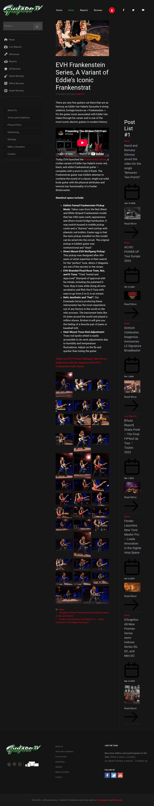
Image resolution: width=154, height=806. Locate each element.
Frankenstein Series (95, 159)
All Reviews (15, 68)
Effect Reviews (16, 83)
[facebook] (107, 777)
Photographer (102, 800)
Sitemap (12, 139)
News (71, 10)
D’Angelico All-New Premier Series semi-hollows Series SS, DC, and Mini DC (131, 638)
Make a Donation (16, 146)
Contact (11, 154)
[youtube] (120, 777)
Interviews (14, 54)
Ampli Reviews (16, 90)
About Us (12, 110)
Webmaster (117, 800)
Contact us (141, 760)
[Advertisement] (134, 66)
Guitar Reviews (16, 76)
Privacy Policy (15, 125)
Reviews (98, 10)
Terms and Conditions (19, 117)
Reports (84, 10)
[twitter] (113, 777)
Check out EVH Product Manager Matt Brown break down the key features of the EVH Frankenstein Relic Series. (81, 362)
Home (59, 10)
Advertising (13, 132)
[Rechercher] (37, 26)
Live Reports (15, 47)
